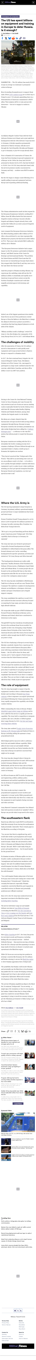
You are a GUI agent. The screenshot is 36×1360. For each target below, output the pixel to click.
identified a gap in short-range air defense (14, 711)
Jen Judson (6, 33)
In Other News (6, 1037)
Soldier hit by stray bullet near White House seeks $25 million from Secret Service (12, 1092)
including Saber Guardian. (9, 901)
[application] (18, 1122)
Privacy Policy (5, 1322)
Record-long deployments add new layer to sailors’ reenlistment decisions (16, 1234)
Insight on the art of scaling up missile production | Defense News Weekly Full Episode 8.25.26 (23, 1155)
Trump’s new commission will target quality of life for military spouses (12, 1054)
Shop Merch (22, 1329)
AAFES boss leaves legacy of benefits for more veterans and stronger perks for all (10, 1042)
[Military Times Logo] (10, 2)
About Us (21, 1334)
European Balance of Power (9, 929)
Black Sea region (28, 959)
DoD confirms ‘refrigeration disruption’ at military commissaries (16, 1222)
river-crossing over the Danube (16, 913)
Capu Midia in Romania (21, 908)
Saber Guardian (10, 934)
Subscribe (21, 1322)
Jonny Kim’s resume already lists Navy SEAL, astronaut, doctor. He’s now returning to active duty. (16, 1246)
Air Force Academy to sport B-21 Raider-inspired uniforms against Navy (23, 1139)
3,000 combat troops (15, 94)
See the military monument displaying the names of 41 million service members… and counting (23, 1147)
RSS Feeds (21, 1327)
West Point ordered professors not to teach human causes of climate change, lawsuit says (16, 1240)
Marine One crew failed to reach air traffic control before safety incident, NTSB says (16, 1228)
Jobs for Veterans (23, 1338)
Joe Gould (15, 33)
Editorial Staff (5, 1340)
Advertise (4, 1334)
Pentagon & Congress (10, 16)
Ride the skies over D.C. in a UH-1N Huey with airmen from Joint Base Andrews (16, 1134)
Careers (21, 1336)
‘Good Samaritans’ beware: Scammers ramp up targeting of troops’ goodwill (10, 1066)
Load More (18, 1103)
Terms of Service (6, 1325)
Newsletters (22, 1325)
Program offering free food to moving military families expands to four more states (12, 1079)
